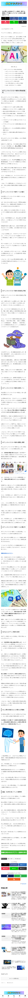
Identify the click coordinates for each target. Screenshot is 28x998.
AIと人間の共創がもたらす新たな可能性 (14, 83)
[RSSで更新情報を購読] (14, 879)
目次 (12, 66)
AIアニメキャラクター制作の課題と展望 (14, 77)
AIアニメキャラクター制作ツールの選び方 (15, 79)
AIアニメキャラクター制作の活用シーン (14, 75)
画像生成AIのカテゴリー (7, 553)
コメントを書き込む (14, 978)
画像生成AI (5, 858)
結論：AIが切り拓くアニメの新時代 (13, 85)
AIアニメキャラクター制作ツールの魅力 (14, 71)
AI (9, 858)
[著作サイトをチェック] (7, 876)
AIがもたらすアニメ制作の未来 (12, 81)
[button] (22, 22)
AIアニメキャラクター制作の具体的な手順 (15, 73)
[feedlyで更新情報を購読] (20, 876)
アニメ (13, 858)
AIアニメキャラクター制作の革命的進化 (13, 69)
